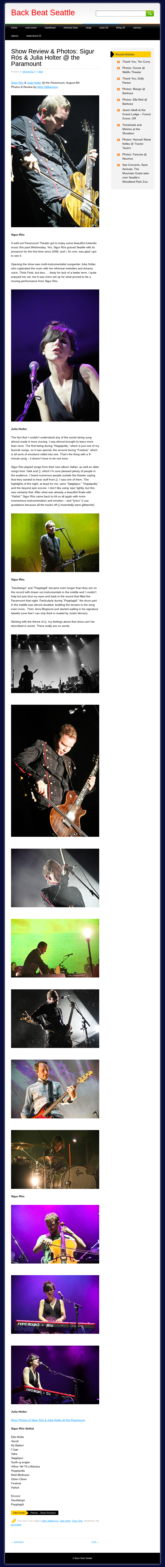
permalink (16, 1524)
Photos (34, 1513)
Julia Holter (34, 82)
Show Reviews (48, 1513)
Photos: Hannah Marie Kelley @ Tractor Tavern (136, 144)
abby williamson (50, 1521)
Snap (88, 27)
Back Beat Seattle (43, 12)
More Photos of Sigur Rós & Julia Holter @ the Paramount (48, 1420)
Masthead (50, 27)
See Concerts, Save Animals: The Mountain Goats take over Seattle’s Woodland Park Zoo (135, 173)
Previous (17, 1542)
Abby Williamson (47, 87)
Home (14, 27)
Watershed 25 (33, 36)
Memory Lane (71, 27)
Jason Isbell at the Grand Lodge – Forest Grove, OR (136, 114)
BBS (40, 71)
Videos (14, 36)
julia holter (65, 1521)
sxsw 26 (103, 27)
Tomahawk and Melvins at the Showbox (132, 129)
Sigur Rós (17, 82)
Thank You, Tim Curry (136, 61)
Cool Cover (31, 27)
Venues (137, 27)
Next (95, 1542)
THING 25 (120, 27)
